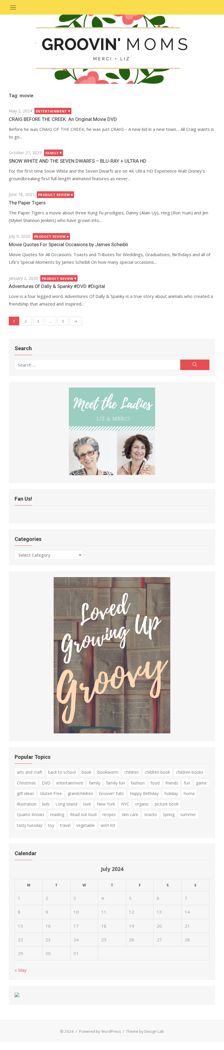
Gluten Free (51, 793)
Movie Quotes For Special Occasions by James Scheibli (68, 244)
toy (51, 825)
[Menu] (13, 7)
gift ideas (25, 793)
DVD (46, 783)
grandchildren (80, 793)
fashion (138, 783)
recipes (109, 814)
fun (187, 783)
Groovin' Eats (111, 793)
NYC (125, 804)
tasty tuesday (29, 825)
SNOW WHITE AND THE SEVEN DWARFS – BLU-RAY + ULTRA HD (77, 161)
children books (189, 772)
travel (65, 825)
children (131, 772)
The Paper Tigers (27, 203)
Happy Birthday (144, 793)
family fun (115, 783)
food (155, 783)
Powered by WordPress (100, 1031)
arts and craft (29, 772)
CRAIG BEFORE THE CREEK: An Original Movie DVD (63, 119)
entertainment (69, 783)
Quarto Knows (30, 814)
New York (106, 804)
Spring (168, 814)
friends (171, 783)
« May (21, 970)
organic (142, 804)
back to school (62, 772)
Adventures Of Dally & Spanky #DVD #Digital (57, 286)
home (189, 793)
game (201, 783)
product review (54, 194)
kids (46, 804)
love (87, 804)
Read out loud (83, 814)
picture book (166, 804)
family (94, 783)
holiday (171, 793)
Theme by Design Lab (145, 1031)
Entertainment (51, 111)
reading (57, 814)
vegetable (85, 825)
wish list (108, 825)
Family (52, 153)
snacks (150, 814)
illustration (26, 804)
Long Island (66, 804)
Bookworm (107, 772)
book (86, 772)
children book (157, 772)
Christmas (26, 783)
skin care (130, 814)
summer (188, 814)
